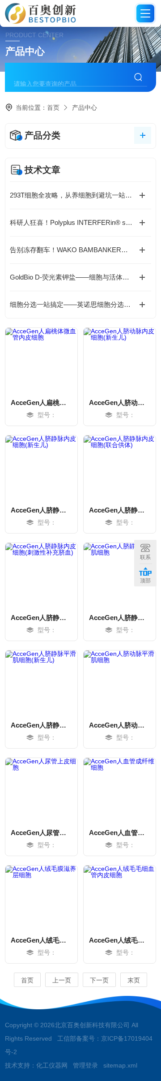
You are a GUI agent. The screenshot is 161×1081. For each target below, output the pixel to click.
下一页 (99, 980)
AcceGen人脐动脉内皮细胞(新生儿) (119, 402)
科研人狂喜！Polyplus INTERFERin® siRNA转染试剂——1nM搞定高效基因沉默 (80, 222)
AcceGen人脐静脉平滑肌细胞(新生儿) (41, 725)
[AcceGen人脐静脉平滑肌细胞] (120, 574)
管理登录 (85, 1065)
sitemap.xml (120, 1065)
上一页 (61, 980)
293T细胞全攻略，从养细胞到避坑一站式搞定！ (80, 195)
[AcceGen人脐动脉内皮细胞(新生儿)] (120, 359)
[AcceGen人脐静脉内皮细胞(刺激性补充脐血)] (41, 574)
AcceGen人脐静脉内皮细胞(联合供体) (119, 510)
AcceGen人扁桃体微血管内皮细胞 (41, 402)
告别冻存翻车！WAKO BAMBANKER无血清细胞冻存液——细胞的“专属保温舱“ (80, 250)
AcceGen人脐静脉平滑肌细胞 (119, 617)
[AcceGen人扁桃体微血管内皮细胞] (41, 359)
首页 (53, 107)
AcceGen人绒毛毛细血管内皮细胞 (119, 940)
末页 (133, 980)
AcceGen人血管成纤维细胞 (119, 832)
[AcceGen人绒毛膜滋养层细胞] (41, 897)
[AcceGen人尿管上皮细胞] (41, 789)
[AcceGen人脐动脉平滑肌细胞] (120, 681)
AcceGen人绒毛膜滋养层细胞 (41, 940)
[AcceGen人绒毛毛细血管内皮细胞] (120, 897)
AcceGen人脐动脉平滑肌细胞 (119, 725)
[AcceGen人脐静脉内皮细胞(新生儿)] (41, 466)
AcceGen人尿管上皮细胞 (41, 832)
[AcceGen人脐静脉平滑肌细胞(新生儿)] (41, 681)
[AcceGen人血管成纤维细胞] (120, 789)
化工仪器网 (52, 1065)
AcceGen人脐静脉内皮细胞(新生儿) (41, 510)
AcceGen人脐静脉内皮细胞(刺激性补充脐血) (41, 617)
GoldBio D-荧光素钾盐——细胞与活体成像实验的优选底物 (80, 277)
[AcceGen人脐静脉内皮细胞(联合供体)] (120, 466)
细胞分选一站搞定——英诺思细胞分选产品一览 (80, 304)
